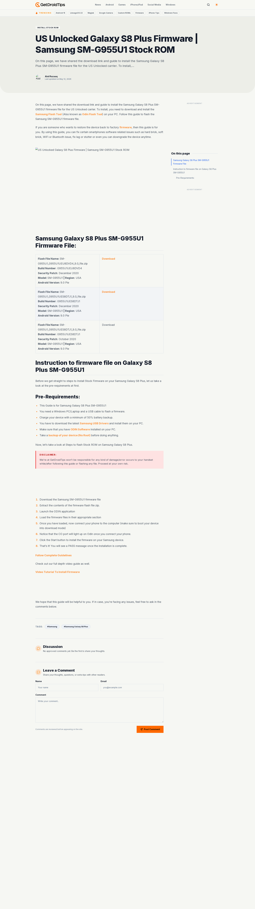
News (98, 4)
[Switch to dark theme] (217, 5)
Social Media (154, 4)
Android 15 (60, 13)
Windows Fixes (171, 13)
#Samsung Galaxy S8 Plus (76, 626)
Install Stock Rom (47, 28)
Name (38, 681)
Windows (170, 4)
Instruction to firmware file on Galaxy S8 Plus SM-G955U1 (194, 171)
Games (122, 4)
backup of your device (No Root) (69, 435)
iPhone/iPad (136, 4)
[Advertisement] (99, 481)
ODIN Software (80, 429)
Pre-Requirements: (185, 178)
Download (108, 258)
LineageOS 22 (76, 13)
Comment (40, 695)
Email (104, 681)
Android (110, 4)
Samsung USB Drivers (94, 423)
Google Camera (106, 13)
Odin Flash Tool (92, 114)
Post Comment (152, 729)
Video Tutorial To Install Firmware (57, 572)
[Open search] (208, 5)
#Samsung (52, 626)
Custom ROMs (124, 13)
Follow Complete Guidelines (53, 555)
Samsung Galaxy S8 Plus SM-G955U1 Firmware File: (191, 162)
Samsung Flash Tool (48, 114)
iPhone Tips (154, 13)
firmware (126, 127)
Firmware (139, 13)
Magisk (91, 13)
